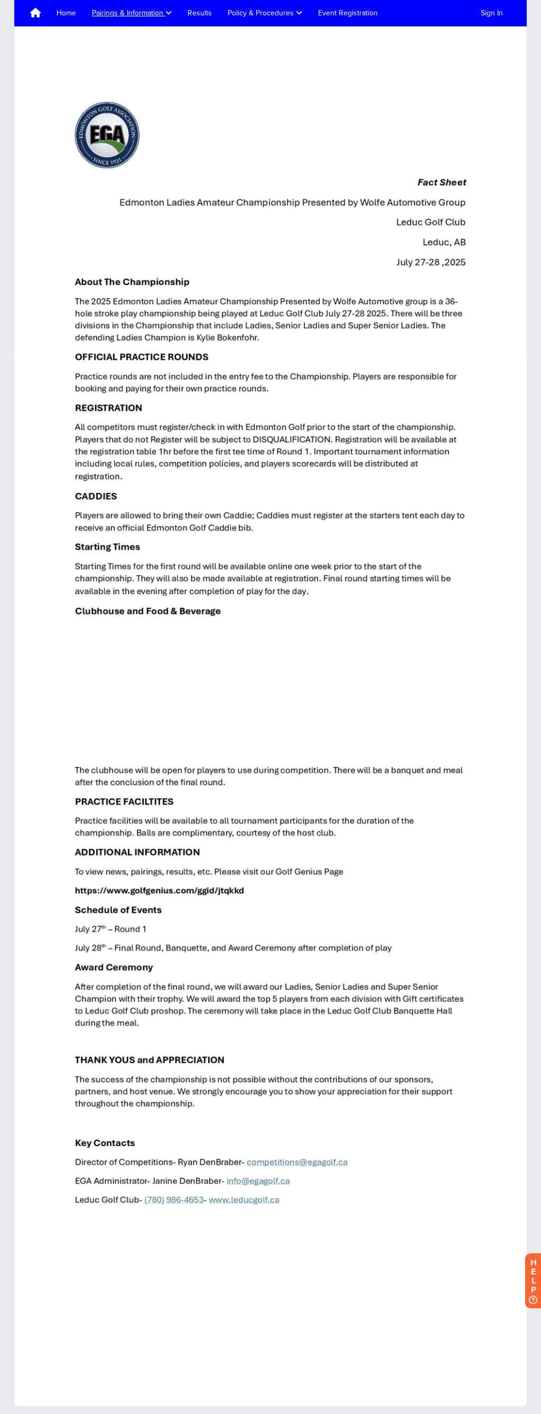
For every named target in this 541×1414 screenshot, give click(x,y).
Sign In (492, 12)
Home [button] (66, 12)
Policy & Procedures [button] (262, 12)
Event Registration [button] (348, 12)
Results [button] (200, 12)
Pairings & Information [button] (128, 12)
